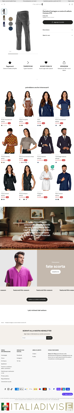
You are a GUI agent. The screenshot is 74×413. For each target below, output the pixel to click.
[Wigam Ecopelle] (28, 104)
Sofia (38, 119)
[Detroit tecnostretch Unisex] (28, 141)
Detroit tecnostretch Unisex (26, 156)
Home (2, 322)
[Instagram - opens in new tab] (8, 389)
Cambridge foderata (60, 156)
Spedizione (44, 17)
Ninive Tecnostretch (60, 119)
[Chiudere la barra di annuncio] (72, 1)
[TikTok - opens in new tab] (12, 389)
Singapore (40, 193)
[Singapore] (46, 178)
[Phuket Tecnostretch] (10, 104)
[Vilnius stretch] (10, 178)
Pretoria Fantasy (5, 156)
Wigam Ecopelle (23, 119)
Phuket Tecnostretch (6, 119)
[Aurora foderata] (46, 141)
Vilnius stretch (5, 193)
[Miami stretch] (64, 178)
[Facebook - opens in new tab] (5, 389)
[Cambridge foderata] (64, 141)
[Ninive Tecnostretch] (64, 104)
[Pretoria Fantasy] (10, 141)
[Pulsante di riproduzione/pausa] (2, 209)
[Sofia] (46, 104)
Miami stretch (59, 193)
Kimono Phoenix (23, 193)
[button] (2, 4)
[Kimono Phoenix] (28, 178)
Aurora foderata (41, 156)
